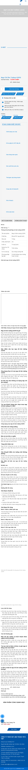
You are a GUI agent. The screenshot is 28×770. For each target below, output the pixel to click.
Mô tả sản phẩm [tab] (7, 220)
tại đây (24, 325)
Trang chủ (3, 12)
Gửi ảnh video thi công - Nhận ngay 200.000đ (13, 102)
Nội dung (4, 227)
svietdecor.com (10, 746)
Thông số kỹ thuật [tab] (21, 220)
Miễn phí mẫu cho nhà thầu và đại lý (13, 109)
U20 (11, 642)
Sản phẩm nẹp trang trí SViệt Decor (15, 12)
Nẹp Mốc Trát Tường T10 (8, 722)
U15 (8, 642)
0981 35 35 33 (21, 760)
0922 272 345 (9, 760)
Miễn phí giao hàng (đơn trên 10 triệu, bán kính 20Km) (14, 106)
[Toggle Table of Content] (9, 228)
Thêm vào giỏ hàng (14, 89)
